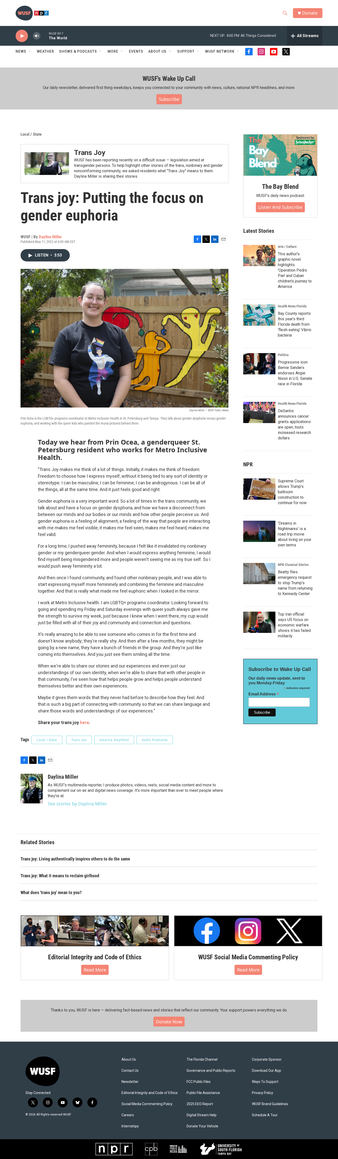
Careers (127, 1115)
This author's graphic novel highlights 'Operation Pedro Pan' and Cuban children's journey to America (295, 270)
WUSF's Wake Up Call (169, 78)
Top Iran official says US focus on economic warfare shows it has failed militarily (294, 625)
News (21, 51)
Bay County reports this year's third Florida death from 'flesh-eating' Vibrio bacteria (294, 324)
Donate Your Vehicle (202, 1126)
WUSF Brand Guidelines (270, 1104)
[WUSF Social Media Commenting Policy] (248, 931)
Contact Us (130, 1071)
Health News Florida (292, 306)
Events (136, 51)
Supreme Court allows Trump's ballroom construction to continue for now (292, 492)
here (84, 722)
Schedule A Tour (265, 1115)
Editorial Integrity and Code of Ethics (95, 957)
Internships (130, 1126)
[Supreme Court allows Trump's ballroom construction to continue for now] (259, 489)
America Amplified (114, 740)
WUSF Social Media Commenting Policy (248, 957)
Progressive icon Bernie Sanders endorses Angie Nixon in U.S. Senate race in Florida (295, 373)
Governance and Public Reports (211, 1071)
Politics (283, 355)
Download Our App (266, 1071)
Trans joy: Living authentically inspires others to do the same (75, 858)
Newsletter (130, 1082)
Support (185, 51)
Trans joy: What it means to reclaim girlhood (60, 875)
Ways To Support (265, 1082)
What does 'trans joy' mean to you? (51, 892)
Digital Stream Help (202, 1115)
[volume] (36, 36)
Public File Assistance (203, 1093)
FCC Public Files (199, 1082)
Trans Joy (89, 153)
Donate (309, 13)
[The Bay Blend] (280, 155)
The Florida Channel (202, 1059)
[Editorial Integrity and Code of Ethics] (95, 931)
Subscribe (169, 99)
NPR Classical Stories (293, 565)
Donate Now (169, 1022)
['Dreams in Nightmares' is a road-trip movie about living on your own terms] (259, 531)
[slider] (44, 35)
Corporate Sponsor (267, 1059)
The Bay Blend (280, 186)
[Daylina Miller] (32, 788)
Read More (95, 970)
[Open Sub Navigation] (30, 51)
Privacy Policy (262, 1093)
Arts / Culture (287, 247)
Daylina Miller (50, 236)
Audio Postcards (155, 740)
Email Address (263, 694)
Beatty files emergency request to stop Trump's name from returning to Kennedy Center (295, 583)
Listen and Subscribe (280, 207)
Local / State (31, 134)
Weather (45, 51)
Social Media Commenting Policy (146, 1104)
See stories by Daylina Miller (77, 804)
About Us (128, 1059)
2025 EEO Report (200, 1104)
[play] (22, 36)
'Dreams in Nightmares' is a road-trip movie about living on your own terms (294, 534)
